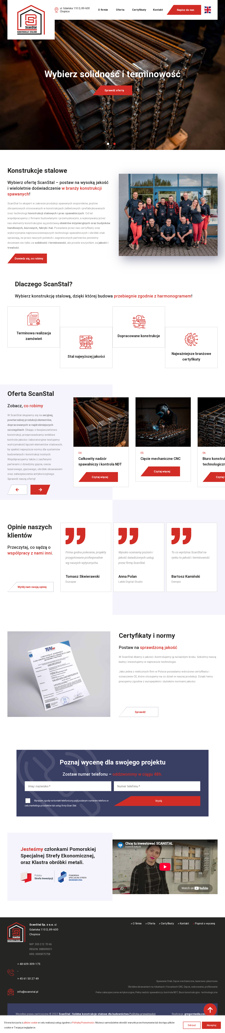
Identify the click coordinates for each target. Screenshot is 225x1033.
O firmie (103, 9)
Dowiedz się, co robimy (29, 258)
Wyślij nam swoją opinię (32, 586)
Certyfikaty (139, 9)
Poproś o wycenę (205, 923)
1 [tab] (108, 144)
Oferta (120, 9)
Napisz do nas (185, 10)
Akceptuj (211, 1025)
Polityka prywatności (142, 1014)
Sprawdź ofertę (114, 90)
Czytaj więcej (100, 476)
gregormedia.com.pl (196, 1014)
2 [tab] (114, 144)
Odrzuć (192, 1025)
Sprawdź (140, 711)
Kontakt (158, 9)
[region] (112, 1024)
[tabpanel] (112, 75)
